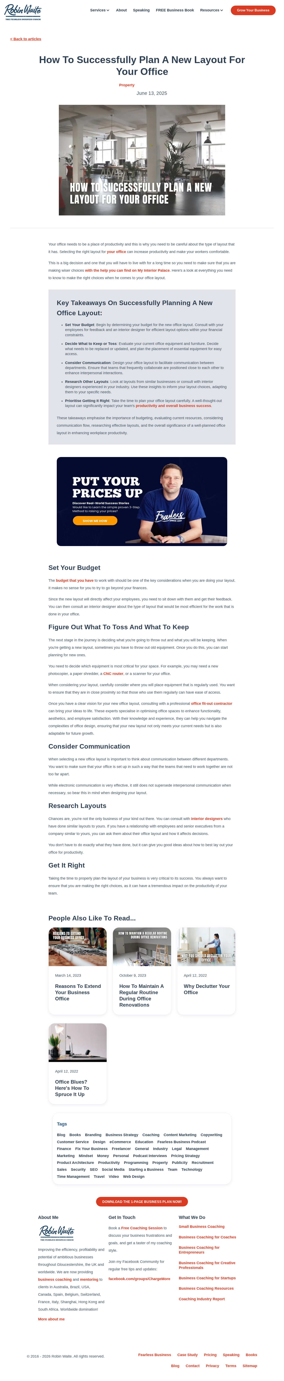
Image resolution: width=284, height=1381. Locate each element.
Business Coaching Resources (206, 1288)
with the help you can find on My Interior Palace (127, 270)
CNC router (113, 674)
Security (78, 1169)
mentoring (89, 1279)
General (142, 1149)
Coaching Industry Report (202, 1299)
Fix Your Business (91, 1149)
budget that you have (75, 580)
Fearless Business (154, 1355)
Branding (93, 1135)
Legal (177, 1149)
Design (99, 1142)
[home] (23, 12)
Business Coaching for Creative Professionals (207, 1265)
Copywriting (211, 1135)
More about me (51, 1319)
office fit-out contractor (211, 703)
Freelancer (121, 1149)
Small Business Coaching (202, 1227)
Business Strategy (122, 1135)
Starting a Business (146, 1169)
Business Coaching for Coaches (207, 1237)
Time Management (73, 1176)
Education (144, 1142)
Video (114, 1176)
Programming (136, 1163)
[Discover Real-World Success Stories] (142, 501)
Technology (192, 1169)
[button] (100, 10)
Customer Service (73, 1142)
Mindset (86, 1156)
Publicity (180, 1163)
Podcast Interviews (150, 1156)
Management (197, 1149)
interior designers (207, 819)
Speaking (141, 10)
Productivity (109, 1163)
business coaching (55, 1279)
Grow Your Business (253, 10)
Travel (99, 1176)
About (121, 10)
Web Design (133, 1176)
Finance (64, 1149)
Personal (121, 1156)
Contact (193, 1366)
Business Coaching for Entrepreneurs (199, 1249)
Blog (61, 1135)
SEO (94, 1169)
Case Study (187, 1355)
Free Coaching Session (142, 1228)
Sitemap (250, 1366)
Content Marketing (180, 1135)
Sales (62, 1169)
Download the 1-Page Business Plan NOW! (142, 1202)
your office (116, 252)
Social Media (113, 1169)
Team (172, 1169)
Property (127, 85)
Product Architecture (75, 1163)
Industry (160, 1149)
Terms (230, 1366)
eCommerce (120, 1142)
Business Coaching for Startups (207, 1278)
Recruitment (203, 1163)
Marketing (66, 1156)
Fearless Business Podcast (181, 1142)
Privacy (212, 1366)
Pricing (210, 1355)
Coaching (150, 1135)
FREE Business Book (175, 10)
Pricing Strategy (185, 1156)
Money (103, 1156)
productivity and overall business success (173, 406)
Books (75, 1135)
